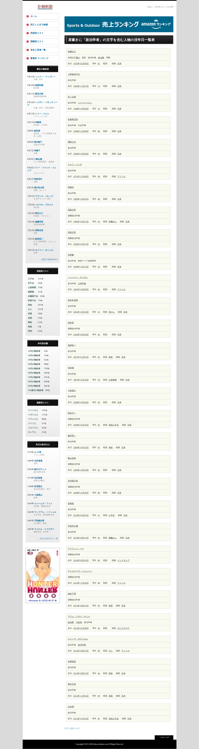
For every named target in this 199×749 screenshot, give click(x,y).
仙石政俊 (38, 478)
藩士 (78, 57)
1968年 (76, 131)
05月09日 (84, 154)
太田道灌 (38, 461)
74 (99, 86)
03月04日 (84, 402)
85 (99, 357)
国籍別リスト (37, 41)
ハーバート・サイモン (78, 277)
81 (99, 63)
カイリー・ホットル (44, 250)
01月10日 (84, 718)
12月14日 (84, 267)
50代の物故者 (34, 368)
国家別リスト (43, 402)
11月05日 (84, 696)
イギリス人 (33, 414)
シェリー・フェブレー (45, 76)
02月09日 (84, 63)
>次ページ (75, 728)
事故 (30, 322)
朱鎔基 (38, 122)
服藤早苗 (39, 222)
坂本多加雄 (73, 300)
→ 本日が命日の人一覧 (47, 538)
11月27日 (84, 86)
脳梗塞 (31, 292)
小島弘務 (38, 159)
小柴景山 (38, 495)
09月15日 (84, 673)
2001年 (76, 289)
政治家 (101, 57)
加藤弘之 (72, 51)
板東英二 (39, 239)
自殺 (30, 318)
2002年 (76, 312)
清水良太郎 (39, 187)
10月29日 (84, 312)
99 (99, 696)
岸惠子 (37, 150)
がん (111, 651)
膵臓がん (113, 538)
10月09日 (84, 108)
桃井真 (71, 323)
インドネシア (123, 560)
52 (99, 108)
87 (99, 718)
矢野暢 (71, 255)
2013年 (76, 718)
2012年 (76, 628)
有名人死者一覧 (38, 50)
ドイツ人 (32, 423)
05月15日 (84, 221)
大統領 (79, 622)
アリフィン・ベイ (76, 548)
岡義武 (71, 187)
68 (99, 176)
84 (99, 673)
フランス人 (33, 419)
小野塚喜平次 (74, 74)
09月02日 (84, 560)
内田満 (71, 368)
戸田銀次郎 (39, 520)
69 (99, 154)
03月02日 (84, 515)
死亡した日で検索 (39, 24)
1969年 (76, 154)
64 (99, 267)
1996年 (76, 221)
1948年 (76, 108)
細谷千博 (72, 594)
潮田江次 (72, 142)
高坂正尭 (72, 210)
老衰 (111, 605)
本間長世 (72, 661)
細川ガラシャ (40, 469)
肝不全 (31, 283)
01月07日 (84, 357)
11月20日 (84, 583)
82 (99, 334)
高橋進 (71, 503)
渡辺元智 (39, 94)
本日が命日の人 (43, 444)
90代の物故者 (34, 386)
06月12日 (84, 651)
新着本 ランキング (39, 58)
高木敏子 (38, 142)
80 (99, 583)
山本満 (71, 706)
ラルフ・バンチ (75, 164)
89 (99, 199)
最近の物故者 (43, 69)
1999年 (76, 267)
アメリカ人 (33, 410)
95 (99, 447)
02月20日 (84, 425)
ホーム (33, 16)
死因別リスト (37, 33)
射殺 (30, 326)
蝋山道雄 (72, 458)
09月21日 (84, 605)
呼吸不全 (32, 300)
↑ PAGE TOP (164, 737)
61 (99, 515)
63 (99, 221)
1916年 (76, 63)
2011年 (76, 605)
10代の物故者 (34, 351)
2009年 (76, 425)
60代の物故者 (34, 373)
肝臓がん (113, 221)
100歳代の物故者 (35, 390)
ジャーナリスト (85, 103)
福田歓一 (72, 345)
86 (99, 289)
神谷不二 (72, 413)
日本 (119, 63)
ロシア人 (32, 432)
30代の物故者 (34, 360)
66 (99, 402)
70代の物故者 (34, 377)
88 (99, 131)
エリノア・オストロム (78, 639)
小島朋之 (72, 390)
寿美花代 (38, 179)
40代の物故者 (34, 364)
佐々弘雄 (72, 97)
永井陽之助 (73, 481)
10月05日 (84, 199)
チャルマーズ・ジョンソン (80, 571)
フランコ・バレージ (44, 196)
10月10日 (84, 447)
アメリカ (121, 176)
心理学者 (82, 283)
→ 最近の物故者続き (48, 259)
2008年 (76, 402)
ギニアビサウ (123, 628)
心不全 (112, 515)
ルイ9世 (37, 452)
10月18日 (84, 470)
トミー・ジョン (42, 113)
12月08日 (84, 131)
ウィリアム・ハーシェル (45, 512)
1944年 (76, 86)
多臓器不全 (33, 296)
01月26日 (84, 380)
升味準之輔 (73, 526)
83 (99, 425)
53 (99, 312)
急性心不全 (114, 425)
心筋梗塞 (113, 380)
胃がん (112, 312)
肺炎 (111, 357)
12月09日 (84, 176)
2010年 (76, 515)
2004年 (76, 334)
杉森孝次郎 (73, 119)
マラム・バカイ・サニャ (79, 616)
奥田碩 (37, 131)
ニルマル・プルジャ (44, 204)
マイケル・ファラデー (44, 529)
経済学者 (82, 645)
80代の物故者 (34, 381)
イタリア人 (33, 428)
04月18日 (84, 334)
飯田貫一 (72, 435)
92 (99, 605)
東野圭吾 (39, 230)
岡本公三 (39, 213)
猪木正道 (72, 684)
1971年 (76, 176)
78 (99, 380)
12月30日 (84, 493)
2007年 (76, 357)
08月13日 (84, 538)
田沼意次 (38, 486)
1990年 (76, 199)
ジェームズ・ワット (43, 503)
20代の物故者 (34, 355)
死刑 (30, 331)
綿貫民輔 (39, 85)
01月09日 (84, 628)
